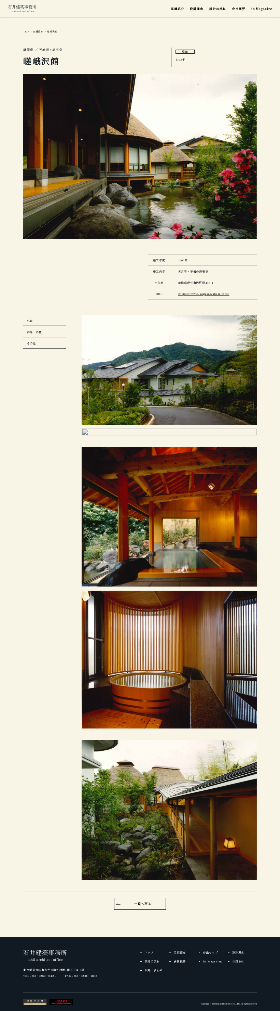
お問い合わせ (154, 970)
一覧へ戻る (142, 904)
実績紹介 (177, 8)
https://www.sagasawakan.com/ (203, 294)
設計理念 (196, 8)
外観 (30, 321)
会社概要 (238, 8)
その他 (31, 343)
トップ (149, 952)
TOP (26, 31)
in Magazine (261, 8)
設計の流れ (217, 8)
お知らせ (238, 961)
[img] (22, 8)
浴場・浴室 (34, 332)
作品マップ (210, 952)
